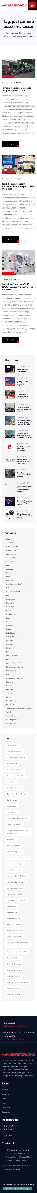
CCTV (8, 588)
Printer (9, 686)
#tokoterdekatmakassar (15, 770)
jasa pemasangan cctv (14, 852)
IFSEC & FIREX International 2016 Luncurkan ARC (23, 461)
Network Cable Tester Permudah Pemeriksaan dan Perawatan (24, 488)
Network (9, 641)
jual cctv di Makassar (14, 870)
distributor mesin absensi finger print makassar (17, 831)
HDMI (8, 610)
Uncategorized (12, 720)
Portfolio (5, 1090)
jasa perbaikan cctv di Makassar (17, 858)
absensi (9, 539)
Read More (10, 144)
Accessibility (11, 558)
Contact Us (6, 1112)
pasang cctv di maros (14, 924)
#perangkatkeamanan (14, 751)
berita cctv (10, 782)
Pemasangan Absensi (14, 667)
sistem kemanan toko (14, 937)
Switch (8, 712)
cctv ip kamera (12, 800)
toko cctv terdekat (13, 976)
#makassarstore (12, 745)
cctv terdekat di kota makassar (17, 818)
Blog (8, 577)
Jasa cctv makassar (13, 846)
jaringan (9, 625)
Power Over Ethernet (14, 678)
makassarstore (12, 906)
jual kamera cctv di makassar (17, 876)
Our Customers (12, 656)
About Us (5, 1094)
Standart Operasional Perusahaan (19, 708)
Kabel (8, 629)
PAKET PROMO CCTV (14, 663)
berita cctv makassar (14, 788)
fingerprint (10, 840)
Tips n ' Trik (10, 716)
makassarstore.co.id (13, 918)
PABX (8, 659)
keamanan (10, 900)
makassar (23, 900)
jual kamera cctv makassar (16, 882)
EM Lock (9, 595)
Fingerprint (10, 599)
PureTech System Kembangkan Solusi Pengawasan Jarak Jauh (24, 435)
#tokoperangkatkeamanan (16, 758)
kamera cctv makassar (14, 894)
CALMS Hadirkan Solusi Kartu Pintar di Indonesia (24, 409)
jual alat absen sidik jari (15, 864)
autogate (9, 569)
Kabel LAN (10, 637)
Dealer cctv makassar (14, 824)
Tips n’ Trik (6, 1108)
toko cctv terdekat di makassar (17, 982)
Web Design (11, 723)
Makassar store (12, 912)
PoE (7, 674)
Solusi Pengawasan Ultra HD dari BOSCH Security (24, 474)
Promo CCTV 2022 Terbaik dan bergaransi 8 (23, 383)
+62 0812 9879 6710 (15, 1039)
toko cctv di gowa (13, 958)
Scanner (9, 693)
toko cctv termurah (13, 988)
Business (9, 580)
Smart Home (11, 701)
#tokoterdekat (12, 764)
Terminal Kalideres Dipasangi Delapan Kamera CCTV (16, 89)
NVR (8, 652)
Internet (9, 622)
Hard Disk (10, 607)
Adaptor (9, 561)
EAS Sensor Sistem (13, 592)
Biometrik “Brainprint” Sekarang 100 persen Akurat (24, 502)
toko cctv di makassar (14, 970)
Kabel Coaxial (11, 633)
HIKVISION (10, 614)
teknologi (10, 952)
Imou (8, 618)
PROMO (9, 689)
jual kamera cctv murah (15, 888)
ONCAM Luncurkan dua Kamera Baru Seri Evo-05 (24, 516)
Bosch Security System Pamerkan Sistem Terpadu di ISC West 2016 (18, 186)
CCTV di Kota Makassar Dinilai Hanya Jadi (22, 396)
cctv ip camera (21, 794)
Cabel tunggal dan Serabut (16, 584)
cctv (8, 794)
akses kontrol (22, 776)
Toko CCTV (23, 952)
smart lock (10, 705)
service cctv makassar (14, 930)
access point (11, 554)
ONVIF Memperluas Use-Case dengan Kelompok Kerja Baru (24, 422)
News (5, 83)
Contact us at (15, 1024)
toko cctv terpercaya (14, 994)
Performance (11, 671)
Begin (8, 573)
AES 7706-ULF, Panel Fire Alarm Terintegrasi (24, 448)
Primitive (9, 682)
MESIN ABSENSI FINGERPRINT (22, 370)
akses (8, 565)
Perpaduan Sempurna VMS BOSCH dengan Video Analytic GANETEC (17, 287)
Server (8, 697)
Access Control (12, 546)
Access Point (11, 550)
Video (4, 1103)
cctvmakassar (11, 812)
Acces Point (10, 543)
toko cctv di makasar (14, 964)
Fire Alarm (10, 603)
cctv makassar (12, 806)
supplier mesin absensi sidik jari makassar (17, 944)
